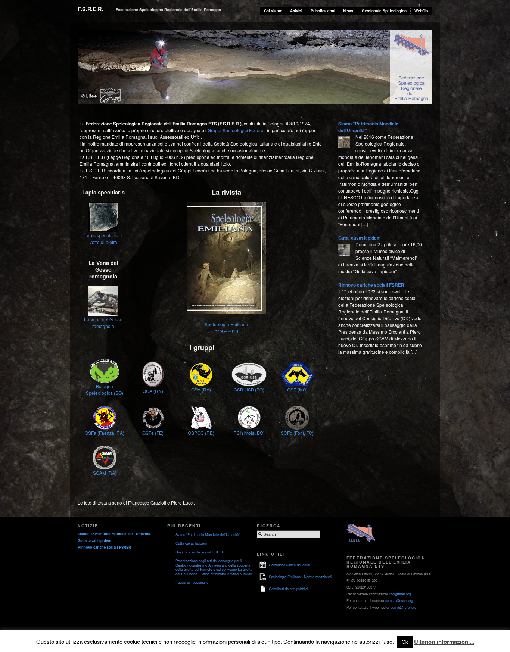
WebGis (421, 10)
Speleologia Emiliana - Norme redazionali (300, 576)
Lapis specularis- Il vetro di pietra (103, 238)
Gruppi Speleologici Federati (237, 130)
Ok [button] (405, 641)
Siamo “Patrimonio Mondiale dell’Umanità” (115, 533)
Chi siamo (273, 10)
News (348, 10)
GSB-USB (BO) (249, 389)
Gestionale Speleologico (384, 10)
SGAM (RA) (104, 472)
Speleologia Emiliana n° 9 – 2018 (226, 327)
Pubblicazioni (323, 10)
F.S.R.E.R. (90, 9)
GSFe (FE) (153, 433)
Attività (296, 10)
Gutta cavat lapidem (359, 237)
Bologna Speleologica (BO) (104, 389)
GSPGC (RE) (201, 433)
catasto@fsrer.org (399, 600)
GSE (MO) (297, 389)
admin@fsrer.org (403, 607)
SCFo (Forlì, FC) (297, 433)
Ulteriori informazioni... (444, 641)
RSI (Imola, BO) (249, 433)
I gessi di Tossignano (191, 582)
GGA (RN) (153, 391)
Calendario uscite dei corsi (289, 564)
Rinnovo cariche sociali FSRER (371, 284)
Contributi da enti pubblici (288, 588)
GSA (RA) (201, 389)
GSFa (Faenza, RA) (104, 433)
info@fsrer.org (400, 593)
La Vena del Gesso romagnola (103, 322)
